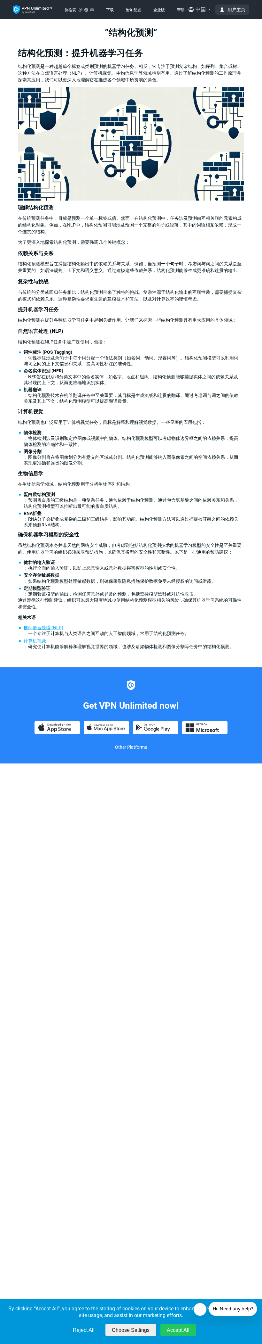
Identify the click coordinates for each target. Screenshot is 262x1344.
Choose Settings (131, 1330)
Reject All (84, 1330)
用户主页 (236, 9)
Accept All (178, 1330)
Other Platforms (131, 747)
